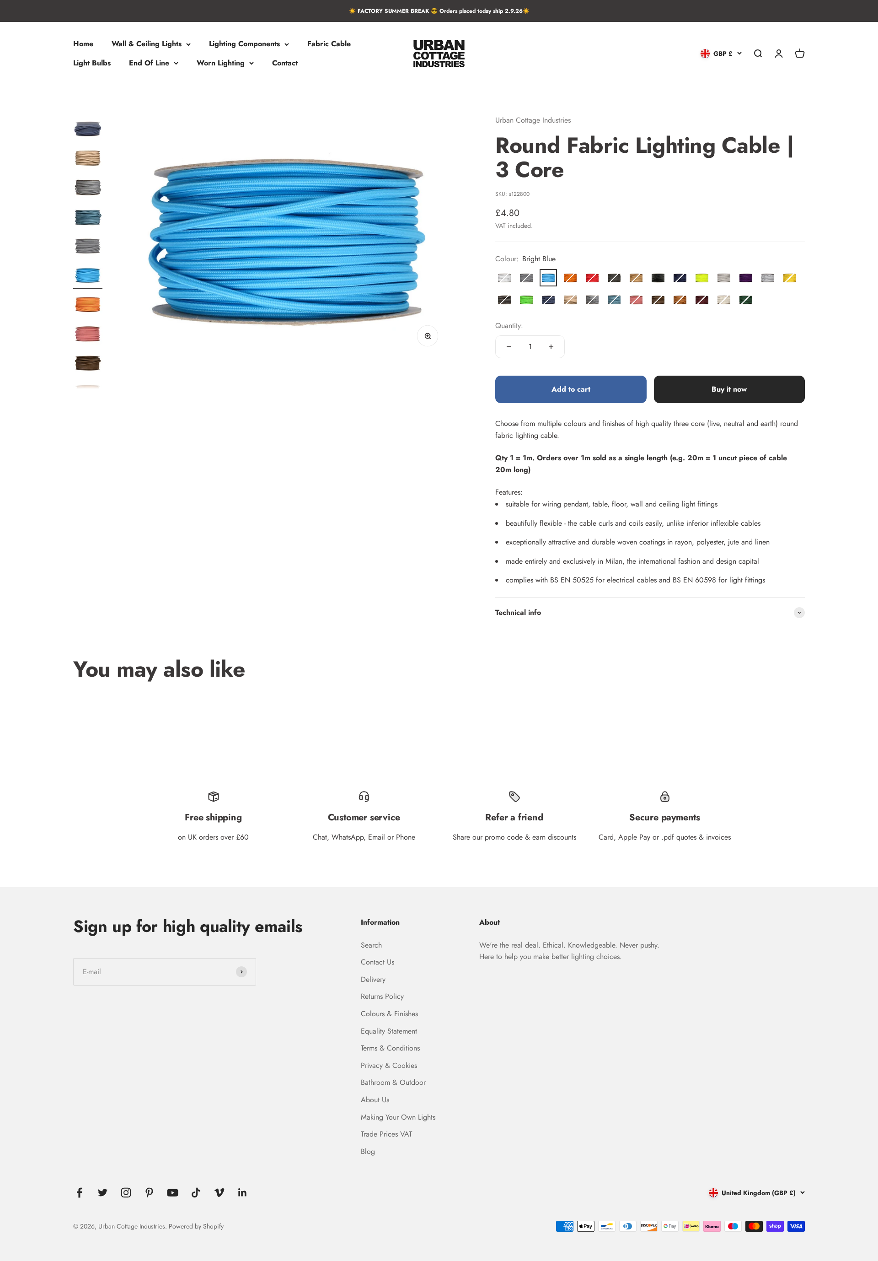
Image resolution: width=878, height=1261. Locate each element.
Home (83, 44)
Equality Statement (389, 1031)
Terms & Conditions (390, 1048)
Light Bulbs (92, 63)
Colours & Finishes (389, 1013)
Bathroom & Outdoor (393, 1082)
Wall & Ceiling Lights (147, 44)
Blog (368, 1151)
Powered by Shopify (196, 1226)
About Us (375, 1099)
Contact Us (377, 962)
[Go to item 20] (87, 276)
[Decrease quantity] (509, 347)
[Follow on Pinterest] (149, 1192)
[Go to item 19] (87, 247)
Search (371, 945)
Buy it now (729, 389)
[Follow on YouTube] (172, 1192)
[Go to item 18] (87, 217)
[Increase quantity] (551, 347)
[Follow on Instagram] (126, 1192)
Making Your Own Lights (398, 1117)
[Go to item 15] (87, 130)
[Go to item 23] (87, 364)
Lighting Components (244, 44)
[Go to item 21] (87, 305)
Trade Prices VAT (386, 1134)
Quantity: (509, 325)
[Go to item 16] (87, 159)
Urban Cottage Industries (533, 120)
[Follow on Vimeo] (219, 1192)
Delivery (373, 979)
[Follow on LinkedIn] (242, 1192)
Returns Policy (382, 996)
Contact (285, 63)
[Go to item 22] (87, 335)
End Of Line (149, 63)
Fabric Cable (329, 44)
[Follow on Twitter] (102, 1192)
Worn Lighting (221, 63)
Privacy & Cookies (389, 1065)
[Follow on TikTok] (196, 1192)
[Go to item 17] (87, 188)
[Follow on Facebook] (79, 1192)
